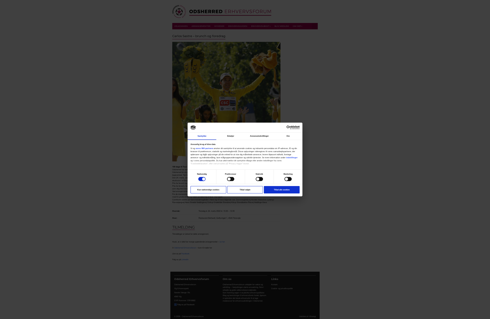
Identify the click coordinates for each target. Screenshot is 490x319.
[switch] (230, 179)
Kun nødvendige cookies (208, 190)
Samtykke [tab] (202, 136)
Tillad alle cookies (282, 190)
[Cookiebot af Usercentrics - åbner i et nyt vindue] (288, 127)
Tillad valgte (245, 190)
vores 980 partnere (204, 148)
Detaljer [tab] (230, 136)
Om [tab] (288, 136)
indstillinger (292, 157)
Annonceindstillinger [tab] (259, 136)
